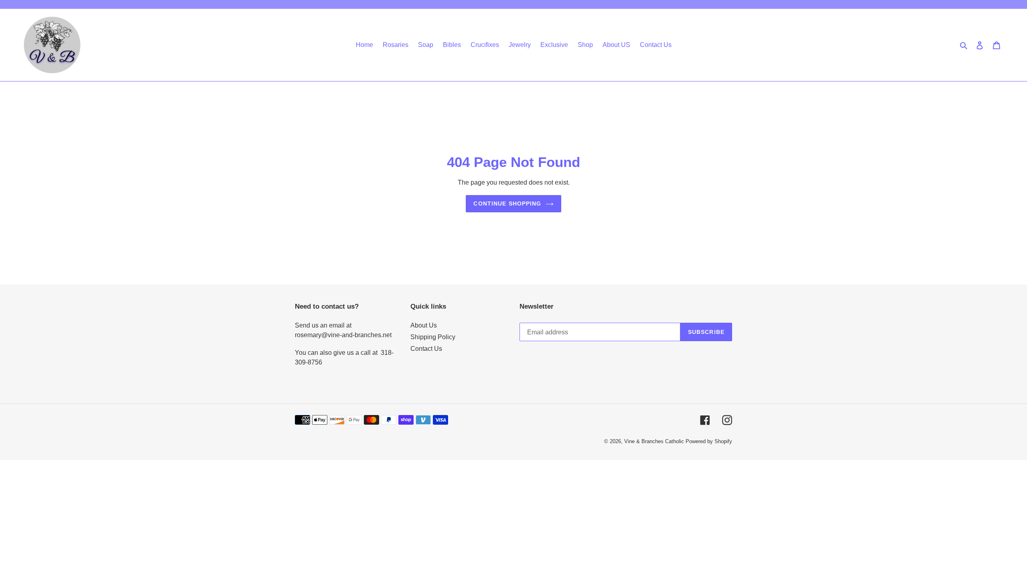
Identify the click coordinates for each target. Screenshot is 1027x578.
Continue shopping (507, 203)
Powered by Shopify (709, 441)
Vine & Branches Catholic (654, 441)
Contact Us (426, 348)
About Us (423, 325)
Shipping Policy (432, 337)
